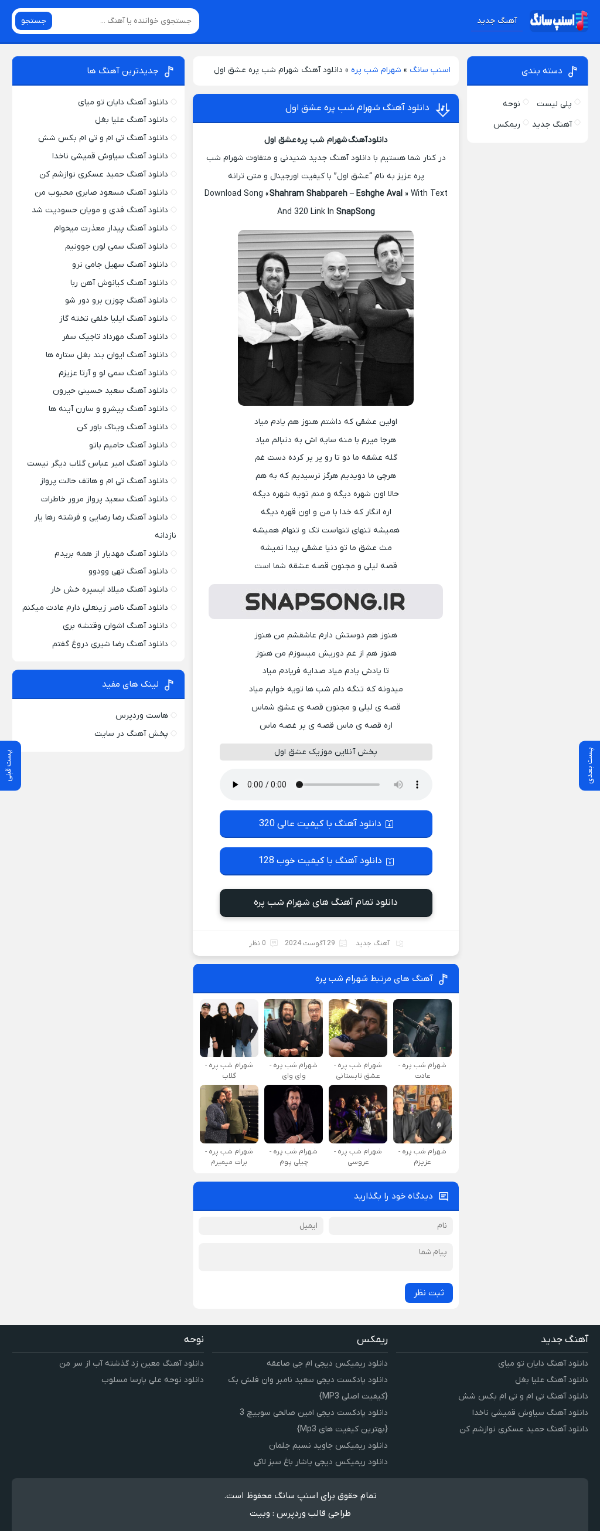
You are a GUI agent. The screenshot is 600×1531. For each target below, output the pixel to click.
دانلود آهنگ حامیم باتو (128, 445)
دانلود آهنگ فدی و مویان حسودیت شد (100, 210)
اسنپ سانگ (430, 70)
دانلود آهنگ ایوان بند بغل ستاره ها (107, 355)
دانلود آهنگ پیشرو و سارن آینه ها (108, 409)
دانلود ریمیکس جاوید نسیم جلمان (328, 1445)
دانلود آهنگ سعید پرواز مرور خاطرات (104, 499)
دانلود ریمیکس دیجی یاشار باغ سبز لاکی (321, 1462)
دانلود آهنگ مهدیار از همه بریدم (111, 553)
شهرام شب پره (376, 70)
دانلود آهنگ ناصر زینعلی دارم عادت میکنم (95, 607)
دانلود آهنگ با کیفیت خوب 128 (320, 861)
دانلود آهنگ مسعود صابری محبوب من (101, 192)
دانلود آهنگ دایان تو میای (123, 102)
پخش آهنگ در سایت (131, 733)
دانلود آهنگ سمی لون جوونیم (116, 246)
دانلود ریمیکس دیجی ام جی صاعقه (327, 1363)
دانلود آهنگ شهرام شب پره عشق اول (357, 108)
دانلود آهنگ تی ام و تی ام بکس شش (103, 138)
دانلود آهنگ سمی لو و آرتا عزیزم (113, 373)
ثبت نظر (429, 1293)
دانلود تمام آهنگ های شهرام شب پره (326, 902)
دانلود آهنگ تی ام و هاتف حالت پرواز (104, 481)
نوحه (511, 104)
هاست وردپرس (141, 715)
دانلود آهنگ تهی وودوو (128, 571)
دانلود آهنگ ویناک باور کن (122, 427)
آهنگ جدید (497, 20)
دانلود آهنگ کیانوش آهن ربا (119, 282)
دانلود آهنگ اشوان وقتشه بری (115, 626)
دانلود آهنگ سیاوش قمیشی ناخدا (110, 156)
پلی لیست (554, 104)
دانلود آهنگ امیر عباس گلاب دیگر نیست (97, 463)
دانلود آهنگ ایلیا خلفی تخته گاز (113, 318)
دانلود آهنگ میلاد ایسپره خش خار (109, 589)
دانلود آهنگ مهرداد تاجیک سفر (115, 336)
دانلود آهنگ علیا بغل (131, 119)
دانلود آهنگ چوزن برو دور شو (116, 300)
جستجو (33, 21)
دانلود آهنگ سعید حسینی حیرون (110, 390)
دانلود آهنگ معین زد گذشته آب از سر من (131, 1363)
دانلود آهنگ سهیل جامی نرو (120, 264)
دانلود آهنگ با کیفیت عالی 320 (320, 824)
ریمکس (506, 124)
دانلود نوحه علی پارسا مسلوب (152, 1380)
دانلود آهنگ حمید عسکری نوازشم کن (103, 174)
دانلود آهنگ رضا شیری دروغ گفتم (110, 644)
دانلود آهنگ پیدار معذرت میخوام (111, 228)
